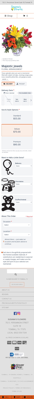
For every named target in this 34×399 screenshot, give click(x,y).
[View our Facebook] (15, 314)
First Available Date (25, 93)
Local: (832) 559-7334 (17, 332)
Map (17, 397)
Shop (9, 15)
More (4, 79)
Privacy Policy (8, 388)
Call (6, 397)
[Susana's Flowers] (17, 11)
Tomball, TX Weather (8, 381)
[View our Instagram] (18, 314)
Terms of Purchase (22, 388)
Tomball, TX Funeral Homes (12, 374)
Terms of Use (17, 391)
